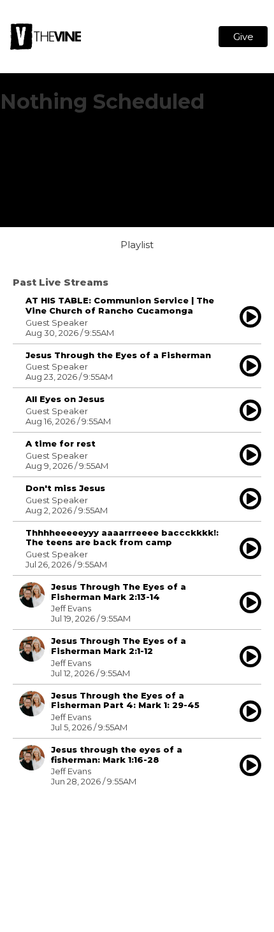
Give (243, 37)
